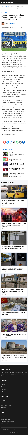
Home (2, 416)
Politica (3, 391)
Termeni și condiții (5, 419)
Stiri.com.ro (5, 369)
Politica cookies (5, 424)
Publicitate (3, 407)
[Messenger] (7, 142)
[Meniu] (25, 2)
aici (14, 134)
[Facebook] (11, 142)
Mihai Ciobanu (12, 23)
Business (3, 386)
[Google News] (4, 142)
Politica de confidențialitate (7, 421)
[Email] (20, 142)
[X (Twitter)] (14, 142)
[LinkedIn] (23, 142)
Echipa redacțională (6, 405)
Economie (7, 6)
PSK (17, 432)
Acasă (2, 6)
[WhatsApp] (17, 142)
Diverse (3, 384)
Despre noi (3, 400)
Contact (3, 403)
